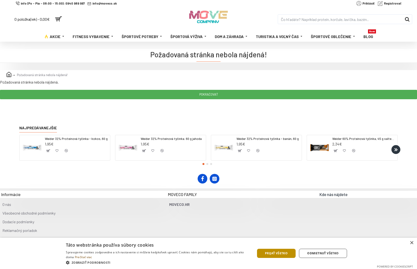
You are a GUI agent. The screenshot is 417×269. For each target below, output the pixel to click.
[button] (21, 149)
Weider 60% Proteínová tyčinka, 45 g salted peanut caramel (364, 139)
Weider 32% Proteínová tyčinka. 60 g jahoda (171, 139)
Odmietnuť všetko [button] (323, 253)
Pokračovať (208, 94)
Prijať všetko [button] (276, 253)
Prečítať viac (83, 257)
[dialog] (208, 253)
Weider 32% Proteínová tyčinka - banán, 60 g (267, 139)
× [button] (411, 243)
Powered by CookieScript (395, 266)
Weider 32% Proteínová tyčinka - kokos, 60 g (76, 139)
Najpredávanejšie (38, 127)
